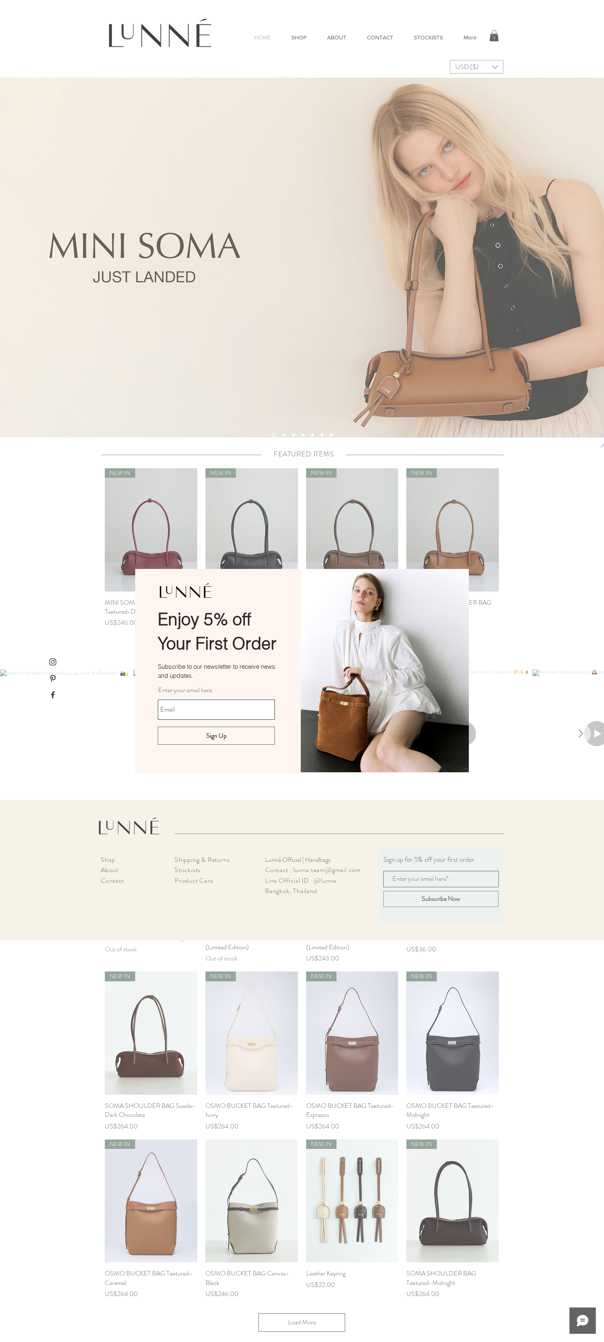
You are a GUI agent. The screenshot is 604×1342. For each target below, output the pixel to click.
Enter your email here (185, 690)
